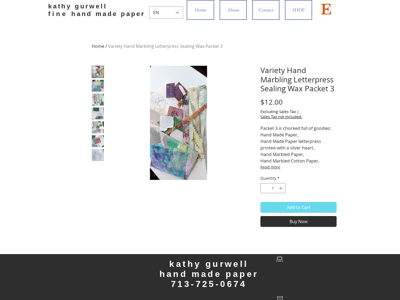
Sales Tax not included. (281, 116)
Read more (270, 167)
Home (98, 46)
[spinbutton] (273, 188)
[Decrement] (264, 188)
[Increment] (281, 188)
